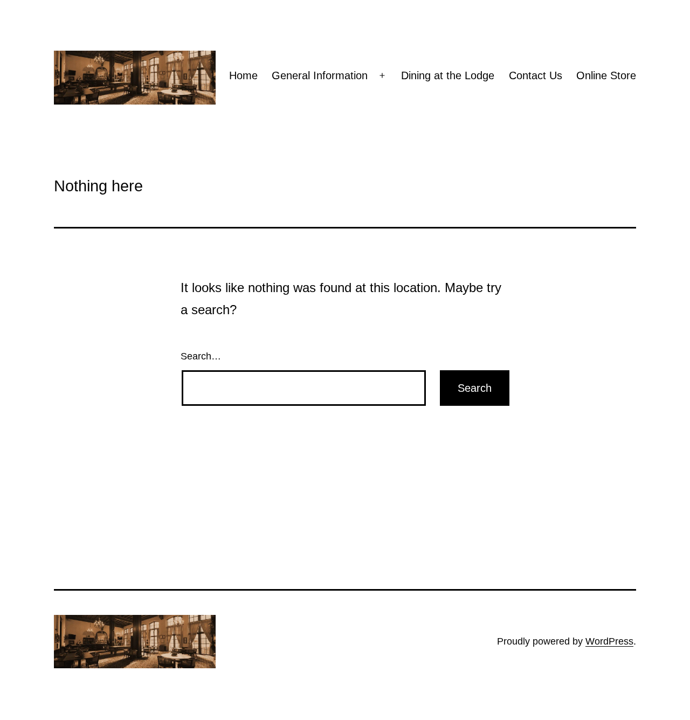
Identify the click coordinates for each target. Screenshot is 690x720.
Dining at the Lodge (447, 75)
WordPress (609, 641)
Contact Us (535, 75)
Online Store (606, 75)
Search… (201, 356)
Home (243, 75)
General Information (320, 75)
